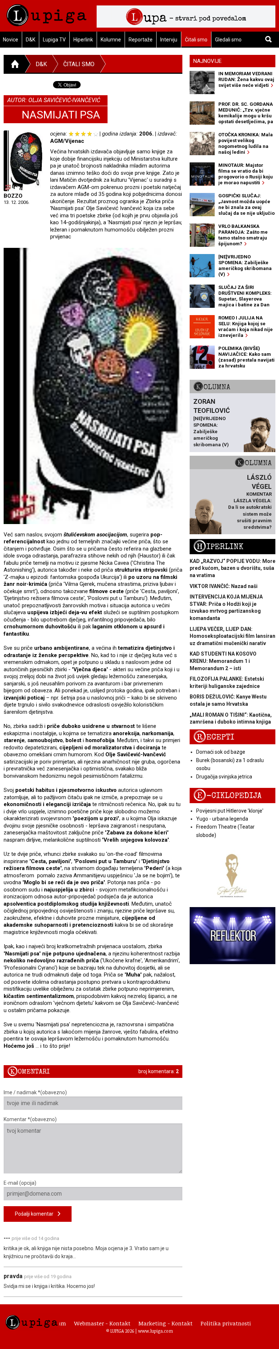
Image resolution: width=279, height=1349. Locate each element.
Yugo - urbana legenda (222, 819)
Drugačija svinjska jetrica (224, 777)
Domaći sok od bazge (220, 752)
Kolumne (111, 40)
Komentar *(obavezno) (30, 1119)
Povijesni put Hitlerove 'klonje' (229, 811)
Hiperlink (83, 40)
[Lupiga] (46, 13)
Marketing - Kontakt (165, 1323)
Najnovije (207, 61)
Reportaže (141, 40)
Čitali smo (196, 40)
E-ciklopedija (227, 795)
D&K (30, 40)
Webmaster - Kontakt (102, 1323)
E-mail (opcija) (20, 1183)
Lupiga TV (54, 40)
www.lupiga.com (155, 1331)
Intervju (168, 40)
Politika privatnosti (226, 1323)
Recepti (213, 737)
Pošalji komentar (36, 1214)
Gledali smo (228, 40)
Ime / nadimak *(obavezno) (35, 1092)
